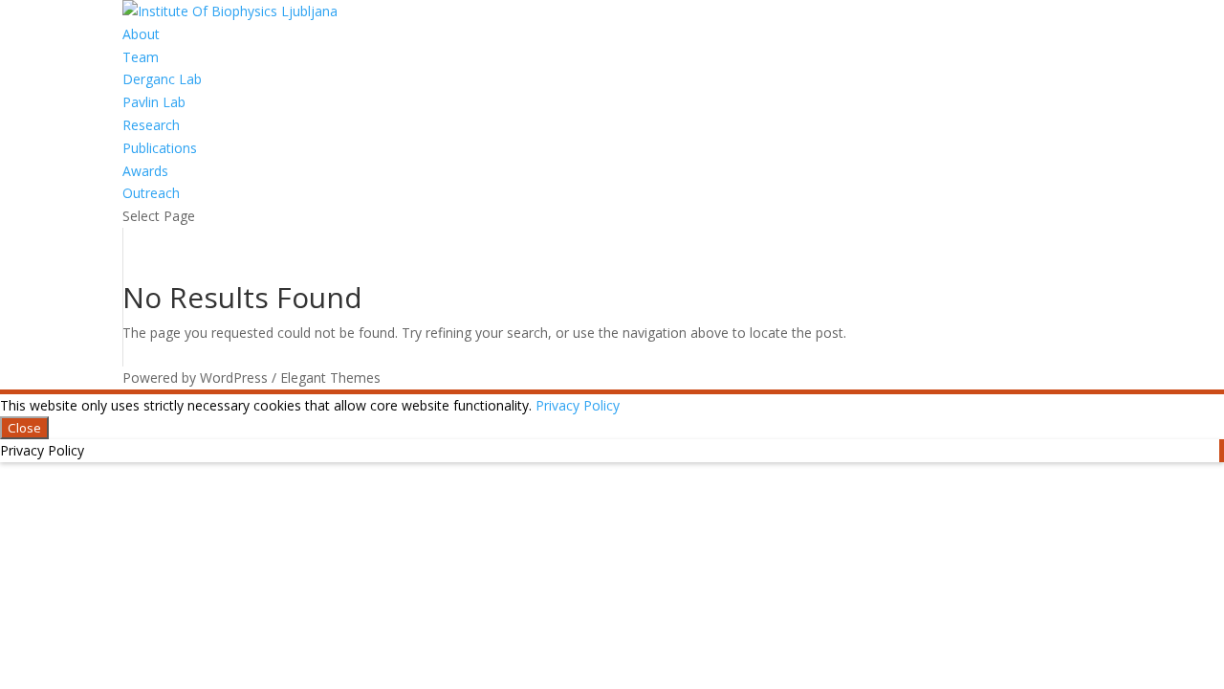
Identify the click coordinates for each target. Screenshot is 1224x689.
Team (140, 57)
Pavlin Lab (154, 102)
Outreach (151, 193)
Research (151, 125)
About (141, 34)
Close (24, 427)
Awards (145, 171)
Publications (159, 148)
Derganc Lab (162, 79)
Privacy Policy (578, 405)
